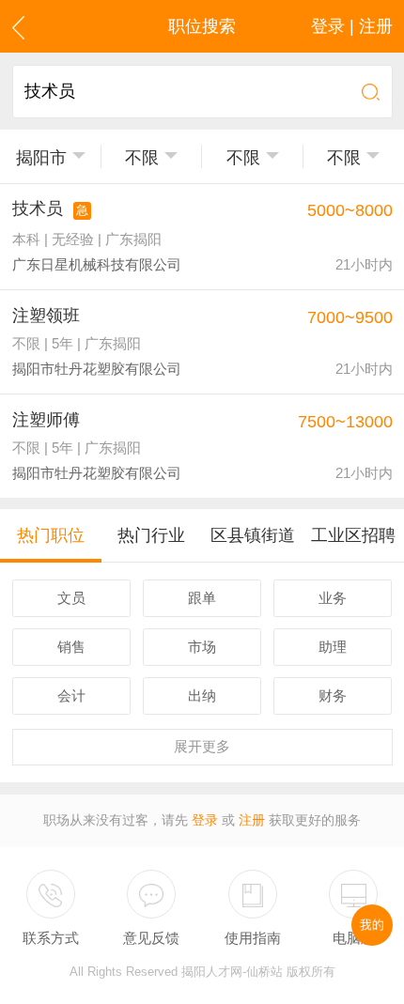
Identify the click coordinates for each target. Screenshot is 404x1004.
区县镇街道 (252, 535)
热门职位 (51, 535)
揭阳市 (41, 157)
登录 (205, 820)
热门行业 (151, 535)
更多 (202, 746)
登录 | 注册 (352, 26)
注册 (252, 820)
